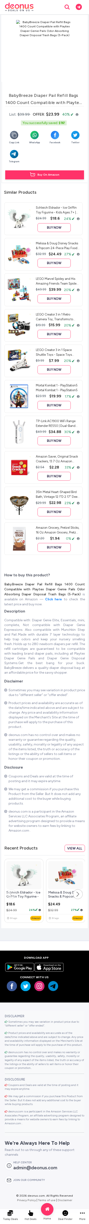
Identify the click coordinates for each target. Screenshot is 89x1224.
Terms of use (47, 1200)
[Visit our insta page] (39, 986)
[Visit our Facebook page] (12, 986)
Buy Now (54, 227)
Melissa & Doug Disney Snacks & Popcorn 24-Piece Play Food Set (65, 896)
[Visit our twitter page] (25, 986)
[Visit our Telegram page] (53, 986)
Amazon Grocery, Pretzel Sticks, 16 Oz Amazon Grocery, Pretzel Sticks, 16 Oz (57, 530)
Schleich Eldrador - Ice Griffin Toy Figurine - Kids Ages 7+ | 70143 (23, 896)
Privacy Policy (26, 1200)
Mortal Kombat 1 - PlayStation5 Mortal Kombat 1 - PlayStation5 (57, 388)
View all (74, 848)
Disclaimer (65, 1200)
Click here (54, 599)
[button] (78, 894)
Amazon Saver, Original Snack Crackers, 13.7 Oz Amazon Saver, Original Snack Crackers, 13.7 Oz (57, 459)
